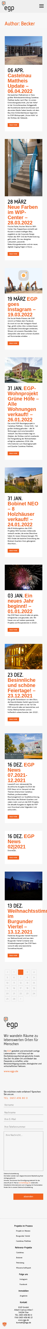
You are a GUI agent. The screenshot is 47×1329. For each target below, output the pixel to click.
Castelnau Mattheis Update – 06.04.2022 (20, 83)
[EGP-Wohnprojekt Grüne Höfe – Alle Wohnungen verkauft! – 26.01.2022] (23, 370)
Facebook (23, 1284)
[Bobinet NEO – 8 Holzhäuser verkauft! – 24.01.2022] (23, 480)
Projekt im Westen (23, 1231)
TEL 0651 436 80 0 (23, 1315)
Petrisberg (20, 1263)
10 (7, 983)
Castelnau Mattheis (23, 1241)
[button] (4, 1324)
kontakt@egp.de (24, 1183)
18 (27, 988)
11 (14, 983)
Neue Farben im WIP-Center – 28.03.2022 (23, 214)
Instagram (23, 1279)
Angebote (23, 1296)
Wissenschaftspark (23, 1268)
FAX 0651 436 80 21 (23, 1317)
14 (34, 983)
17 (20, 988)
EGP (9, 1051)
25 (7, 999)
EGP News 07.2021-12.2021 (21, 772)
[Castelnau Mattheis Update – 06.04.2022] (23, 50)
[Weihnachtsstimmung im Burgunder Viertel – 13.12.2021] (23, 886)
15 (7, 988)
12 (21, 983)
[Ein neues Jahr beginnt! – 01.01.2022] (23, 577)
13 (27, 983)
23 (27, 993)
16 (14, 988)
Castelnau (20, 1253)
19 (34, 988)
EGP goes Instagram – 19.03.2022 (22, 306)
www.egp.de (11, 1071)
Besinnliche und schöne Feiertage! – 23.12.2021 (21, 687)
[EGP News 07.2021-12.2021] (23, 746)
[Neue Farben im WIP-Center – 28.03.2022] (23, 167)
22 (21, 993)
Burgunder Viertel (23, 1236)
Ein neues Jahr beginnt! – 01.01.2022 (21, 603)
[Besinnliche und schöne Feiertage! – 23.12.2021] (23, 656)
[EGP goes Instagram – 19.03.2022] (23, 280)
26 (14, 999)
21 (14, 993)
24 (34, 993)
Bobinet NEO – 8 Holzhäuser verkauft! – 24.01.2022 (23, 514)
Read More (13, 125)
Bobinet (19, 1258)
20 (7, 993)
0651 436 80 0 (19, 1098)
